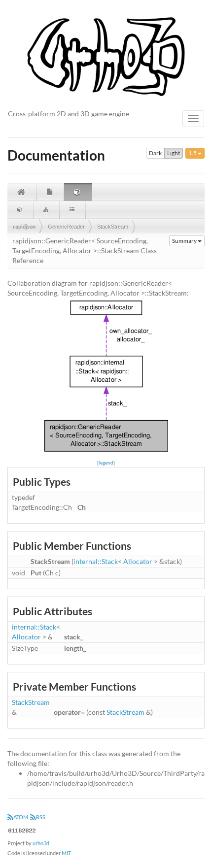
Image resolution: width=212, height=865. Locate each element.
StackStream (112, 227)
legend (106, 463)
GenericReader (66, 227)
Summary (185, 240)
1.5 (193, 153)
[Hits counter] (22, 829)
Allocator (137, 561)
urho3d (41, 843)
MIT (66, 853)
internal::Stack (95, 561)
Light (173, 153)
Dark (155, 153)
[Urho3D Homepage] (106, 56)
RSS (40, 817)
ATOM (20, 817)
